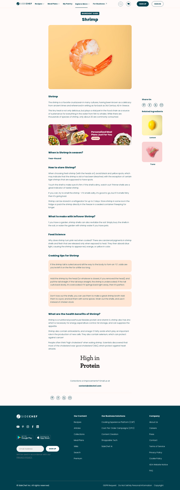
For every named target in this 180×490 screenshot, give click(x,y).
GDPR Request (109, 485)
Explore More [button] (81, 4)
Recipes (77, 422)
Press (151, 434)
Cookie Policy (155, 458)
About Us (153, 422)
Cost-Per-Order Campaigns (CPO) (118, 428)
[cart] (128, 3)
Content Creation (110, 434)
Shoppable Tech (109, 440)
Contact (153, 440)
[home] (24, 3)
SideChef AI (107, 446)
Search (77, 452)
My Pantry (67, 4)
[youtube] (18, 427)
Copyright (158, 485)
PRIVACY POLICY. (24, 457)
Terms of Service (157, 446)
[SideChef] (27, 417)
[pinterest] (22, 427)
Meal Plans (79, 440)
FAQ (151, 470)
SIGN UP (142, 4)
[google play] (25, 437)
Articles (77, 428)
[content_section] (90, 134)
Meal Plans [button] (53, 4)
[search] (120, 3)
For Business (99, 4)
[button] (144, 105)
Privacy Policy (155, 452)
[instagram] (27, 427)
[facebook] (32, 427)
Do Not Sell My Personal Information (135, 485)
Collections (79, 434)
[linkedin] (37, 427)
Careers (153, 428)
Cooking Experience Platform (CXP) (118, 422)
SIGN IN (157, 4)
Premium (78, 458)
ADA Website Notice (158, 464)
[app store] (43, 437)
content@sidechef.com (90, 385)
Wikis (76, 446)
